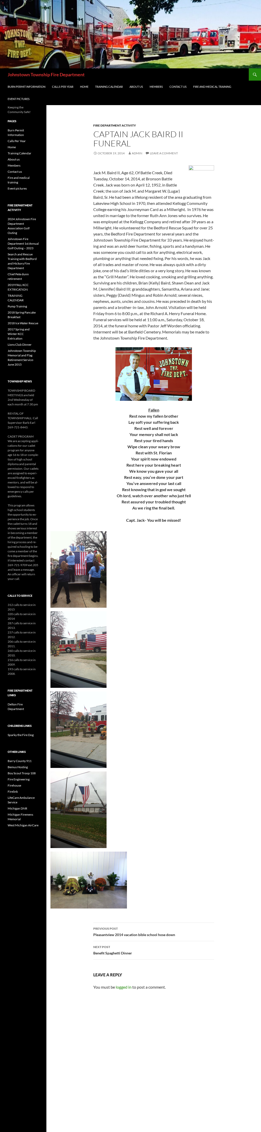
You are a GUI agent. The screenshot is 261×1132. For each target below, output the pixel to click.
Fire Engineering (19, 779)
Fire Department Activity (114, 125)
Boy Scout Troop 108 (22, 773)
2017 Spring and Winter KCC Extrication (19, 333)
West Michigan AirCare (23, 825)
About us (136, 86)
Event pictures (19, 99)
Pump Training (17, 306)
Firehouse (14, 785)
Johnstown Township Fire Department (46, 74)
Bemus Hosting (18, 767)
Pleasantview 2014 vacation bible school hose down (134, 932)
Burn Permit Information (26, 86)
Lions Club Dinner (20, 344)
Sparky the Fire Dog (21, 735)
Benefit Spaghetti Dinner (112, 950)
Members (156, 86)
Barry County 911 (20, 761)
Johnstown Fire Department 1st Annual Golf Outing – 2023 (23, 243)
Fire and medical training (212, 86)
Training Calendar (109, 86)
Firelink (13, 791)
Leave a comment (164, 153)
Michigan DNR (17, 808)
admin (137, 153)
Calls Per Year (62, 86)
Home (84, 86)
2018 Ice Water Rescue (23, 323)
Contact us (178, 86)
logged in (124, 987)
